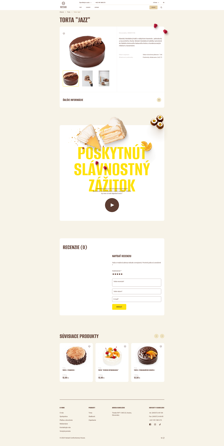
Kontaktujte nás (65, 427)
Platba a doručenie (66, 420)
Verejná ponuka (65, 431)
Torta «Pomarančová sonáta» (144, 370)
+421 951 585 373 (100, 2)
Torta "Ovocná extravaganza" (108, 370)
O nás (62, 413)
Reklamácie (64, 424)
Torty (80, 7)
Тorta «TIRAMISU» (68, 370)
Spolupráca (64, 416)
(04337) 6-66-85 (157, 416)
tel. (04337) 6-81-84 (156, 413)
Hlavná (62, 12)
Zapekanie (97, 7)
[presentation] (156, 336)
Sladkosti (88, 7)
